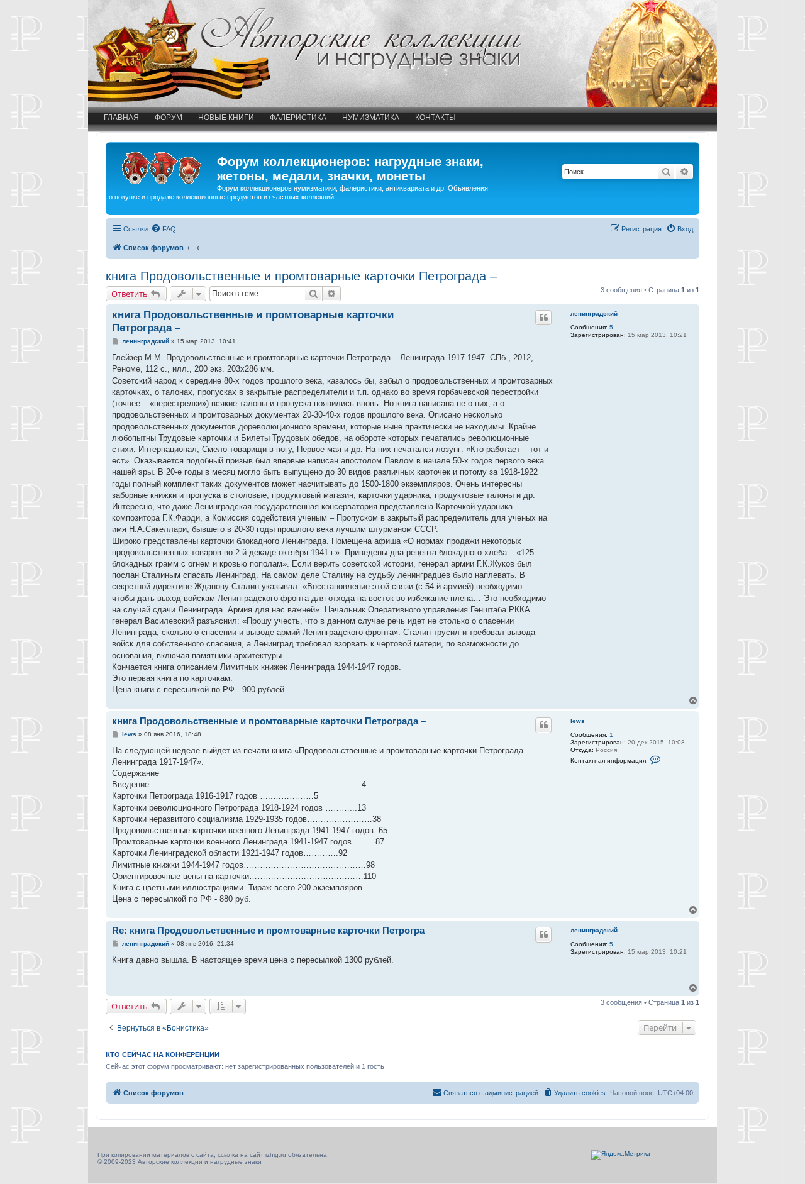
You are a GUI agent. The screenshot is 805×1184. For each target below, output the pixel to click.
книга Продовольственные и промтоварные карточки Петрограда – (301, 276)
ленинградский (594, 313)
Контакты (435, 117)
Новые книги (226, 117)
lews (577, 720)
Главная (121, 117)
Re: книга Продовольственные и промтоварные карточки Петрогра (268, 930)
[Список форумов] (163, 165)
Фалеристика (298, 117)
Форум (168, 117)
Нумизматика (370, 117)
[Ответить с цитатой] (543, 317)
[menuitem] (163, 228)
